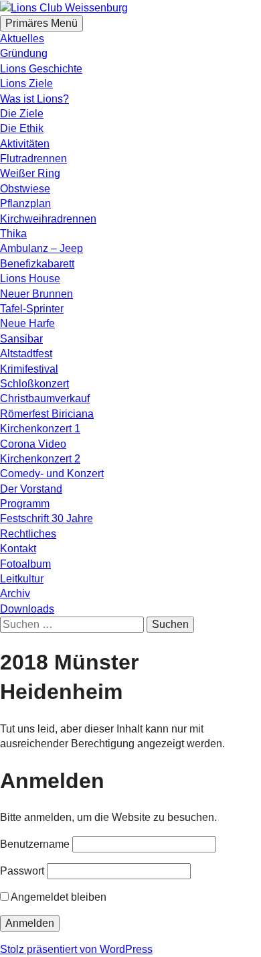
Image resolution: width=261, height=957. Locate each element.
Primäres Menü (41, 23)
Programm (25, 503)
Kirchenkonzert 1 (40, 428)
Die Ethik (22, 128)
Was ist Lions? (34, 99)
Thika (13, 233)
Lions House (30, 278)
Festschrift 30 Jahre (46, 518)
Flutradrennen (33, 158)
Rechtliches (28, 533)
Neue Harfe (27, 323)
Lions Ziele (26, 83)
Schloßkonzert (34, 383)
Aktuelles (22, 38)
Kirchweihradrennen (48, 219)
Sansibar (21, 338)
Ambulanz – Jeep (41, 248)
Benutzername (35, 844)
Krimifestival (29, 369)
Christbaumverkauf (45, 398)
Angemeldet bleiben (57, 897)
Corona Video (33, 444)
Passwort (22, 871)
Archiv (15, 593)
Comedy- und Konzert (52, 473)
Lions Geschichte (41, 68)
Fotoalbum (25, 564)
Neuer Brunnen (36, 294)
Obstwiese (25, 188)
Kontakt (18, 548)
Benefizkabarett (37, 263)
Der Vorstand (31, 489)
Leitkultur (22, 578)
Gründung (24, 53)
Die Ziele (22, 113)
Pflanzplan (25, 203)
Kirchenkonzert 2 (40, 458)
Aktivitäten (25, 143)
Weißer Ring (30, 173)
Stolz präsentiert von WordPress (76, 949)
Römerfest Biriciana (47, 414)
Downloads (27, 609)
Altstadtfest (26, 353)
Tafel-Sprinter (32, 308)
